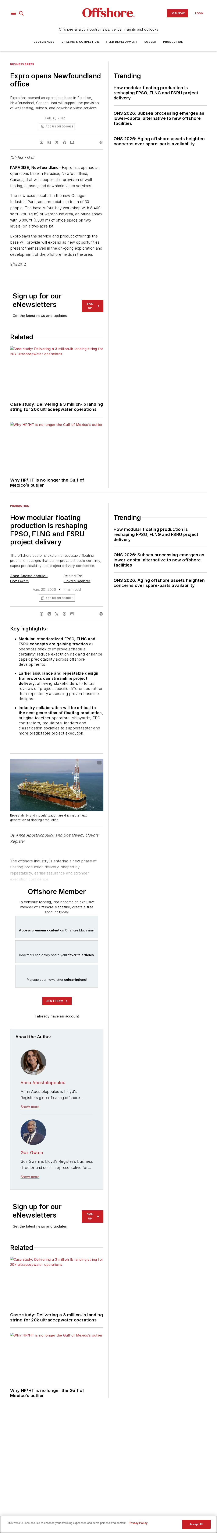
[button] (13, 13)
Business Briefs (22, 64)
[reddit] (64, 142)
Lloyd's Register (77, 581)
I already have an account (57, 1016)
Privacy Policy (138, 1523)
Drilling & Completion (80, 41)
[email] (72, 142)
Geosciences (43, 41)
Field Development (122, 41)
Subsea (150, 41)
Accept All (196, 1524)
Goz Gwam (19, 581)
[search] (21, 13)
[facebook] (41, 142)
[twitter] (57, 142)
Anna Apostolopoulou (29, 576)
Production (173, 41)
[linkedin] (49, 142)
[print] (101, 142)
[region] (108, 1524)
